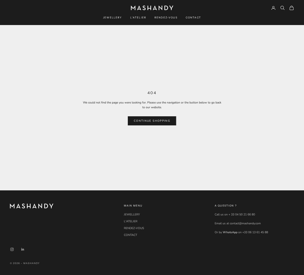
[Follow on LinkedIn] (23, 249)
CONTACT (193, 17)
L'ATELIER (138, 17)
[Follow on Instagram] (12, 249)
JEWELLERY (112, 17)
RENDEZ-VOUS (165, 17)
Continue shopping (152, 121)
